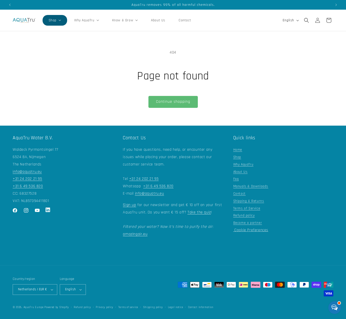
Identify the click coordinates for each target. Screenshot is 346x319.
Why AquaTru (243, 164)
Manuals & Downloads (250, 186)
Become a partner (247, 223)
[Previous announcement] (9, 5)
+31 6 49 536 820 (28, 186)
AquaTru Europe (34, 307)
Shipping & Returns (248, 201)
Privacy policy (104, 307)
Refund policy (244, 215)
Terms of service (128, 307)
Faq (236, 179)
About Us (240, 172)
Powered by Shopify (56, 307)
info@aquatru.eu (27, 171)
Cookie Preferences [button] (250, 230)
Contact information (200, 307)
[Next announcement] (336, 5)
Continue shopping (173, 101)
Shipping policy (153, 307)
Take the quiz (199, 212)
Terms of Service (246, 208)
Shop (237, 157)
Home (237, 149)
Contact (239, 193)
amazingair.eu (135, 234)
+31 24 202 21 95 (27, 178)
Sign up (129, 205)
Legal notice (175, 307)
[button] (55, 20)
